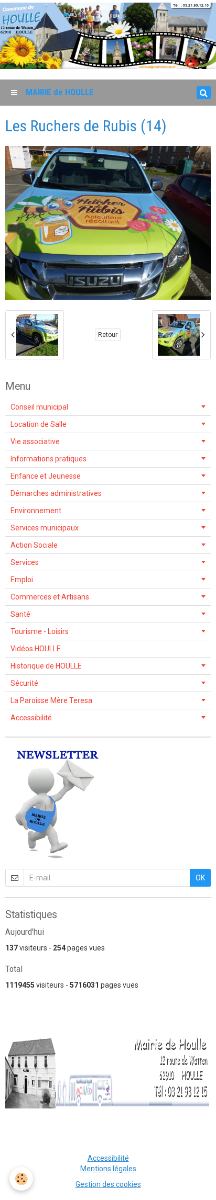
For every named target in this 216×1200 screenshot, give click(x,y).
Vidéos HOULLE (35, 648)
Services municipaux (44, 528)
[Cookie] (21, 1179)
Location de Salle (38, 424)
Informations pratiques (48, 459)
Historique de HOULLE (46, 666)
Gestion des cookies (108, 1184)
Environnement (35, 510)
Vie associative (35, 441)
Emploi (21, 579)
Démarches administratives (56, 493)
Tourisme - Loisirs (39, 631)
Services (24, 562)
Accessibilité (31, 718)
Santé (20, 614)
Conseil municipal (39, 407)
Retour (107, 334)
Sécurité (24, 683)
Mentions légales (108, 1168)
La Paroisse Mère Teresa (51, 700)
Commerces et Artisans (49, 597)
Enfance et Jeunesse (45, 476)
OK (200, 878)
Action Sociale (34, 545)
